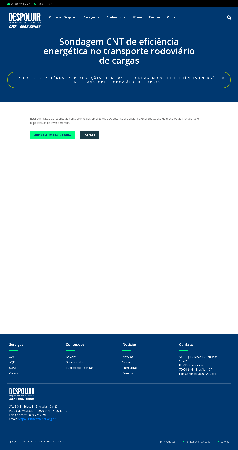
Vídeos (137, 17)
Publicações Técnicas (98, 78)
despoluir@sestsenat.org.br (36, 419)
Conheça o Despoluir (63, 17)
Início (23, 78)
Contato (172, 17)
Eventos (154, 17)
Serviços (89, 17)
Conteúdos (114, 17)
